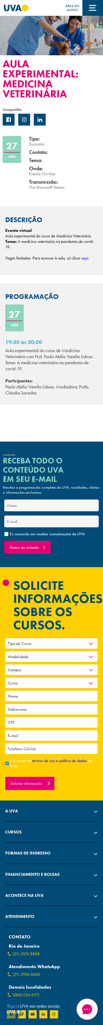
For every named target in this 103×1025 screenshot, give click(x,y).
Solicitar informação (27, 783)
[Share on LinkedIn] (40, 120)
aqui (84, 258)
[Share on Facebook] (9, 120)
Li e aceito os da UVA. (51, 763)
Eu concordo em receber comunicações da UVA (47, 534)
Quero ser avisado (24, 547)
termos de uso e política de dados (60, 760)
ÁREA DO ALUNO (72, 8)
